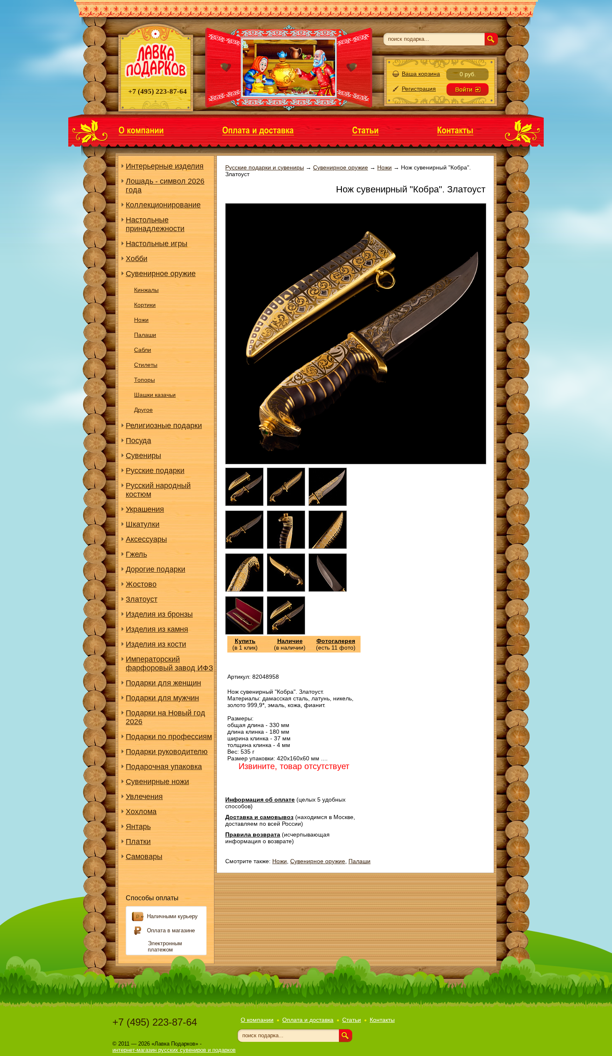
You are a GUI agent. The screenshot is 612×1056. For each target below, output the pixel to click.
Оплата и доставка (307, 1019)
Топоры (144, 379)
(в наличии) (290, 644)
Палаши (145, 334)
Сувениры (143, 455)
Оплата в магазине (171, 930)
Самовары (144, 856)
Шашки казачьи (155, 394)
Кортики (145, 304)
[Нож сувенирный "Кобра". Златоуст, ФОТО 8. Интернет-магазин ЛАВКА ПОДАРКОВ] (286, 589)
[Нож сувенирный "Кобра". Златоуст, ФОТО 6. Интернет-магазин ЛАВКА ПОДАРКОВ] (327, 546)
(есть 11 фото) (336, 644)
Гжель (136, 554)
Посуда (138, 440)
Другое (143, 409)
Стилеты (145, 364)
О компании (257, 1019)
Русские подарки (155, 470)
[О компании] (141, 129)
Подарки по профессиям (169, 736)
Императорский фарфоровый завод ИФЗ (169, 663)
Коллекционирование (163, 205)
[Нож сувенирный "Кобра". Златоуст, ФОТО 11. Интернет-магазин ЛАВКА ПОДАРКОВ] (286, 632)
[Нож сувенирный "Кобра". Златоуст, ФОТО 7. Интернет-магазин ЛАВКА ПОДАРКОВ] (244, 589)
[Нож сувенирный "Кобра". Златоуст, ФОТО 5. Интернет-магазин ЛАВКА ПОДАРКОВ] (286, 546)
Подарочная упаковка (164, 766)
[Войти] (467, 89)
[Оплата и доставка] (258, 129)
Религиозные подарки (164, 425)
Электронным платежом (165, 946)
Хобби (136, 258)
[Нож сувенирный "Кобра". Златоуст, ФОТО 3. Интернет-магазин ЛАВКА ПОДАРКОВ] (327, 504)
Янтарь (138, 826)
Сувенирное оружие (161, 273)
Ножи (141, 319)
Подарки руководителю (167, 751)
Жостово (141, 584)
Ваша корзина (421, 73)
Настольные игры (156, 243)
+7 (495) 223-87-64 (154, 1022)
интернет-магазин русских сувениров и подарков (174, 1050)
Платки (138, 841)
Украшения (145, 509)
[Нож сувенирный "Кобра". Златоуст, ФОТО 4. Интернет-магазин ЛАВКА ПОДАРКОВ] (244, 546)
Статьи (351, 1019)
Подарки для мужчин (162, 698)
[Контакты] (455, 129)
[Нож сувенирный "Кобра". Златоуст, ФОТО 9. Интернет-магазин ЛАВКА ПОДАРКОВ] (327, 589)
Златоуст (141, 599)
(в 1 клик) (245, 644)
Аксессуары (146, 539)
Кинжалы (146, 289)
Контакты (382, 1019)
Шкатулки (142, 524)
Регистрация (419, 88)
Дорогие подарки (155, 569)
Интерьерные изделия (165, 166)
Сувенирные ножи (157, 781)
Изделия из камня (157, 629)
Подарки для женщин (163, 683)
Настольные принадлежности (155, 224)
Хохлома (141, 811)
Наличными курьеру (172, 916)
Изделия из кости (156, 644)
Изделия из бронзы (159, 614)
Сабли (142, 349)
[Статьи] (365, 129)
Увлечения (144, 796)
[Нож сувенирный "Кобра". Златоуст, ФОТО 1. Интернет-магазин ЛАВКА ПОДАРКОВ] (244, 504)
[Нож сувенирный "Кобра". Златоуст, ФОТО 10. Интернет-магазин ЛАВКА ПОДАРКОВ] (244, 632)
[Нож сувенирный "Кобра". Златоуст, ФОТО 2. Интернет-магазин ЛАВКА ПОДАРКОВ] (286, 504)
